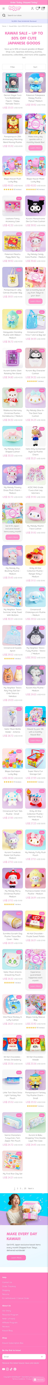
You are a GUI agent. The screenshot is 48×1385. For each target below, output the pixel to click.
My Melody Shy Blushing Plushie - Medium (12, 571)
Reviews (5, 1326)
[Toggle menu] (3, 8)
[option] (24, 21)
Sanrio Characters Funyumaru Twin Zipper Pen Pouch (13, 1138)
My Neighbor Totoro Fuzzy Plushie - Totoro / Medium (35, 651)
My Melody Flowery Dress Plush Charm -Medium (12, 490)
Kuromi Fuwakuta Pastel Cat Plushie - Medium (12, 855)
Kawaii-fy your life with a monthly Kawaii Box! (35, 732)
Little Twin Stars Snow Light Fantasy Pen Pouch (12, 1095)
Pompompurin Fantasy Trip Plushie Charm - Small (35, 1095)
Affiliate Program (10, 1322)
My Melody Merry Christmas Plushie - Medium (12, 894)
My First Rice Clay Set (12, 1173)
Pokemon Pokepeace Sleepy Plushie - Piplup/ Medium (35, 98)
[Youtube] (3, 1369)
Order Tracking (9, 1286)
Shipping (6, 1290)
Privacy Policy (31, 1379)
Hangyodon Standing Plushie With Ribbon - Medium (12, 335)
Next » (31, 1188)
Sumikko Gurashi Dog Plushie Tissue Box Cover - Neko (12, 936)
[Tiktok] (11, 1369)
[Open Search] (4, 15)
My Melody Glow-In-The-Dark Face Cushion (35, 413)
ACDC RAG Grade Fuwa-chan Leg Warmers (35, 490)
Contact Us (7, 1282)
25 (25, 1188)
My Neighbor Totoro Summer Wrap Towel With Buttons (12, 612)
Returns (5, 1294)
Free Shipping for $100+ (24, 21)
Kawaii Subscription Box (12, 1343)
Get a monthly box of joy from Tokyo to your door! (35, 293)
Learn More (35, 148)
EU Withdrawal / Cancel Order (15, 1298)
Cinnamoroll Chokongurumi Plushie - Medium (35, 612)
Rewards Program (10, 1314)
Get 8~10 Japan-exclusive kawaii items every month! (12, 529)
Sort (35, 67)
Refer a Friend (8, 1318)
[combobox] (17, 15)
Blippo (17, 1377)
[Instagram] (7, 1369)
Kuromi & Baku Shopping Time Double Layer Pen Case (35, 1138)
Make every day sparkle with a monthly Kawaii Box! (35, 139)
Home (4, 26)
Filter (12, 67)
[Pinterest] (15, 1369)
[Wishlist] (37, 8)
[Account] (32, 7)
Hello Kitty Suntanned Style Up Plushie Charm (35, 452)
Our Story (6, 1310)
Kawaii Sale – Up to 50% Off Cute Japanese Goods (25, 26)
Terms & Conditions (18, 1379)
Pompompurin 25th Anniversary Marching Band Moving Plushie (12, 139)
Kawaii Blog (7, 1330)
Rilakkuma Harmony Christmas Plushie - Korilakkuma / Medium (12, 413)
